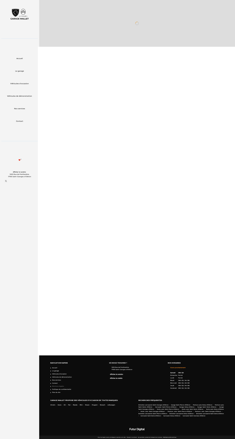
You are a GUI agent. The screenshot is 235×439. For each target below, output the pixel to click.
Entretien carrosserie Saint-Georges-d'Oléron (153, 405)
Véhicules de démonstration (19, 96)
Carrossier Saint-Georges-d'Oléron (194, 416)
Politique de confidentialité (61, 389)
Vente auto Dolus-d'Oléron (215, 409)
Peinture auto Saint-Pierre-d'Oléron (180, 411)
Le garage (19, 71)
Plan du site (56, 392)
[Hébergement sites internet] (137, 432)
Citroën (52, 405)
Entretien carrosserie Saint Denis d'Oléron (210, 413)
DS (65, 405)
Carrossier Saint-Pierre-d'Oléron (166, 407)
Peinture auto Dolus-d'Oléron (202, 405)
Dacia (59, 405)
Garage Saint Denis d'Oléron (206, 407)
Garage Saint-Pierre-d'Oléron (180, 405)
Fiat (69, 405)
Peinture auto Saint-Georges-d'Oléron (208, 411)
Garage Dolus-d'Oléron (187, 407)
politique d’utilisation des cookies (171, 319)
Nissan (87, 405)
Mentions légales (58, 386)
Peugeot (94, 405)
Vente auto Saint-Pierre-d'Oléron (168, 409)
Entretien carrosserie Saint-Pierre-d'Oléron (152, 413)
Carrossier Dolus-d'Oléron (171, 416)
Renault (102, 405)
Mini (81, 405)
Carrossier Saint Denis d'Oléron (151, 416)
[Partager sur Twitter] (6, 180)
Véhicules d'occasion (19, 84)
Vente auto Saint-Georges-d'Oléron (153, 411)
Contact (19, 121)
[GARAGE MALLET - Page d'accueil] (19, 14)
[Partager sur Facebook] (2, 181)
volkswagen (111, 405)
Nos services (19, 109)
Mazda (75, 405)
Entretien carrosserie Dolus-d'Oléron (181, 413)
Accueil (19, 58)
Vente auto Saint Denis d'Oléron (192, 409)
